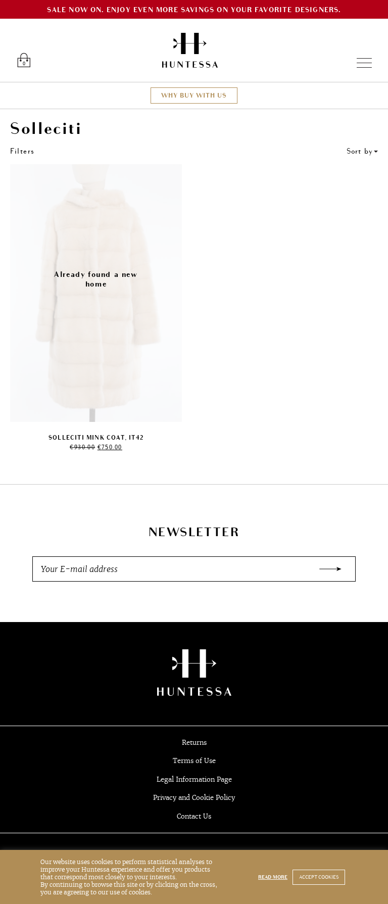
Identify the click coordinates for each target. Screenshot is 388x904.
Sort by (359, 151)
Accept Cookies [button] (318, 877)
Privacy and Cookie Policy (194, 797)
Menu (360, 63)
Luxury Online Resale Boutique (190, 50)
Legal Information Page (194, 779)
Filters (22, 151)
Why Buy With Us (194, 95)
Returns (194, 742)
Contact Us (194, 816)
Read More (272, 877)
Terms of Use (194, 760)
